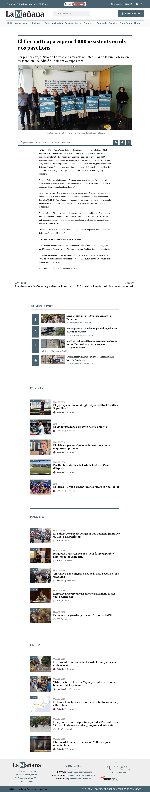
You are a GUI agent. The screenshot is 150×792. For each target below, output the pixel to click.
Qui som (11, 4)
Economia (102, 23)
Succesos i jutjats (54, 23)
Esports (88, 23)
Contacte (33, 4)
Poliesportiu (36, 401)
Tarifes (42, 4)
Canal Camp (126, 23)
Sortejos (113, 23)
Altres (137, 23)
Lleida (10, 23)
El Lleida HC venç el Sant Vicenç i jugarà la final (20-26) (86, 486)
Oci (76, 23)
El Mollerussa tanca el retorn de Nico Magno (80, 426)
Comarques (21, 23)
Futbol (34, 421)
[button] (115, 142)
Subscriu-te (22, 4)
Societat (69, 23)
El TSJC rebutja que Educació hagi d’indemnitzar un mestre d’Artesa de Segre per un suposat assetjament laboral (91, 344)
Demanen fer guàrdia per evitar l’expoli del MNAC (83, 615)
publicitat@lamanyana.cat (79, 779)
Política (36, 23)
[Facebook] (109, 767)
